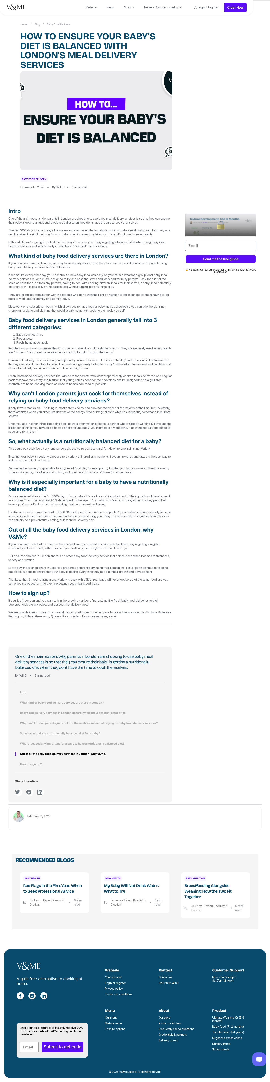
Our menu (111, 1017)
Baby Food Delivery (58, 24)
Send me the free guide (220, 259)
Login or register (115, 983)
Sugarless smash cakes (227, 1038)
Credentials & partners (173, 1034)
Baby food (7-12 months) (228, 1026)
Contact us (165, 977)
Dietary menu (113, 1023)
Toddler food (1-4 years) (228, 1032)
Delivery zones (168, 1040)
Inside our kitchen (170, 1023)
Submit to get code (62, 1047)
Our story (164, 1017)
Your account (113, 977)
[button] (91, 7)
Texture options (115, 1029)
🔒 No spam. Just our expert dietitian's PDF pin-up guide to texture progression (220, 270)
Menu (110, 7)
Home (23, 24)
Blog (37, 24)
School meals (220, 1049)
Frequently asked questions (176, 1029)
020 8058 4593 (168, 983)
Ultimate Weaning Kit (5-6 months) (228, 1019)
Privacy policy (114, 988)
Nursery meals (221, 1043)
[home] (16, 7)
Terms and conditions (118, 994)
